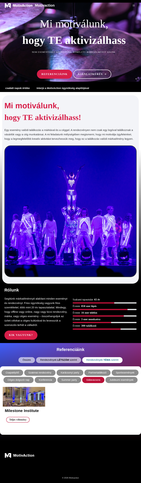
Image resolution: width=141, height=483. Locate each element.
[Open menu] (133, 5)
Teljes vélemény (19, 420)
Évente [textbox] (76, 306)
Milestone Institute (22, 411)
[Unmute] (136, 79)
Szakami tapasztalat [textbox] (83, 299)
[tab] (26, 360)
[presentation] (24, 399)
